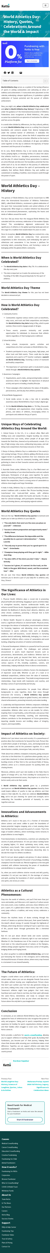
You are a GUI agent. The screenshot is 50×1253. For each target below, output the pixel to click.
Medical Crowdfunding (10, 1143)
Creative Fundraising (9, 1155)
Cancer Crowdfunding (10, 1147)
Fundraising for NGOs (9, 1171)
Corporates (6, 1175)
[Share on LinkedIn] (12, 73)
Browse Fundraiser (9, 1179)
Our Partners (6, 1207)
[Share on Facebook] (5, 73)
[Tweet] (8, 73)
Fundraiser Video (8, 1235)
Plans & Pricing (7, 1243)
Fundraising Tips (8, 1231)
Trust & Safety (7, 1239)
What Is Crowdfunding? (10, 1183)
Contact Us (6, 1246)
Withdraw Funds (8, 1191)
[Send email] (20, 73)
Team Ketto (6, 1199)
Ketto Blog (6, 1215)
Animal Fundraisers (8, 1163)
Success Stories (7, 1219)
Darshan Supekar (21, 1061)
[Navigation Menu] (45, 5)
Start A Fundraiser (25, 1119)
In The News (6, 1203)
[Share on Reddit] (16, 73)
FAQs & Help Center (9, 1227)
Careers (4, 1211)
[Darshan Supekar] (7, 1068)
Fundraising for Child (9, 1159)
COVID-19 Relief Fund (9, 1187)
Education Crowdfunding (11, 1151)
